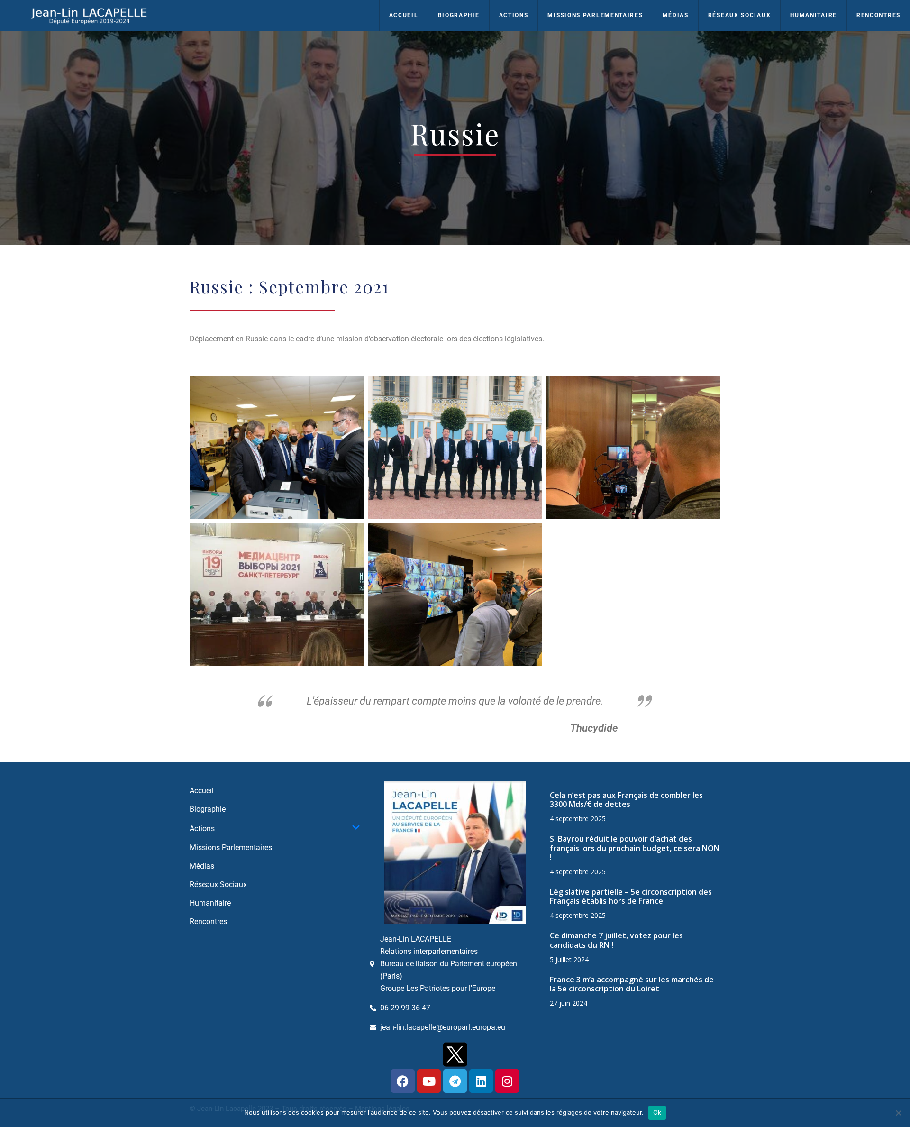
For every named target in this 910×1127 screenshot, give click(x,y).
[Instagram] (507, 1081)
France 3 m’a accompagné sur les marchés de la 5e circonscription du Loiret (632, 984)
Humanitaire (813, 15)
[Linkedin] (481, 1081)
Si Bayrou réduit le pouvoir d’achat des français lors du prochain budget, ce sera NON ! (634, 848)
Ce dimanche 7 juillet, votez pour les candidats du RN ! (616, 940)
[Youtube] (429, 1081)
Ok (657, 1112)
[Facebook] (403, 1081)
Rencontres (878, 15)
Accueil (404, 15)
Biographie (459, 15)
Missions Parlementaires (595, 15)
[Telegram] (455, 1081)
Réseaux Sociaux (739, 15)
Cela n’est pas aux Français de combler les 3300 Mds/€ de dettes (626, 799)
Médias (676, 15)
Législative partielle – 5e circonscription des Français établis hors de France (631, 896)
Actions (513, 15)
